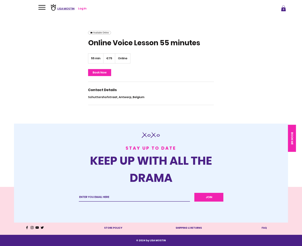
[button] (283, 8)
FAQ (264, 228)
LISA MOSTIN (65, 9)
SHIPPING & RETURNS (189, 228)
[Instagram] (32, 228)
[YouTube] (37, 228)
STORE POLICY (113, 228)
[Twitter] (42, 228)
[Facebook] (27, 228)
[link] (99, 72)
